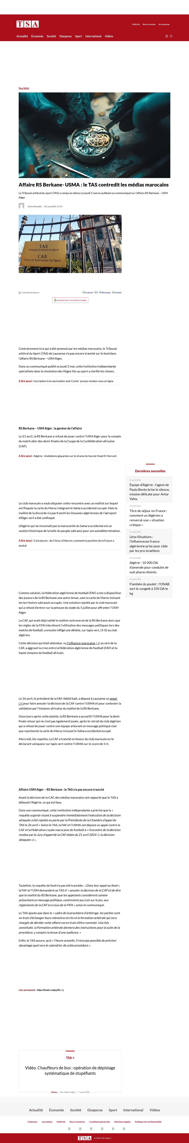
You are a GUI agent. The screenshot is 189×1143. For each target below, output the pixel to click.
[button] (171, 36)
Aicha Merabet (35, 206)
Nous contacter (149, 24)
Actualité (22, 36)
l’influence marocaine (80, 643)
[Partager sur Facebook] (88, 292)
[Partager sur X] (96, 292)
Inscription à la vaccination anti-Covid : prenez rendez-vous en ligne (73, 381)
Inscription (47, 1121)
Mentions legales (122, 1121)
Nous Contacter (77, 1121)
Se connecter (164, 24)
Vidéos (109, 36)
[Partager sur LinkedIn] (117, 292)
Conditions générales (99, 1121)
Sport (78, 36)
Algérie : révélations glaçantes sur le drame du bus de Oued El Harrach (75, 456)
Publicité (136, 24)
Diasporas (65, 36)
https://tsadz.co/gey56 (48, 990)
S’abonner (33, 1121)
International (93, 36)
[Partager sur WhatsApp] (105, 292)
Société (51, 36)
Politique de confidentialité (148, 1121)
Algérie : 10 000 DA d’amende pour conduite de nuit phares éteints (149, 567)
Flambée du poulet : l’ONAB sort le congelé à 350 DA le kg (149, 588)
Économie (37, 36)
